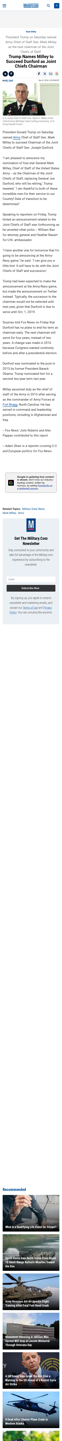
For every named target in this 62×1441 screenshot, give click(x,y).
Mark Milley (31, 32)
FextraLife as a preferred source (34, 487)
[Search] (48, 5)
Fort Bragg (10, 404)
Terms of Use (30, 607)
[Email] (50, 74)
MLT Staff (9, 80)
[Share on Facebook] (38, 74)
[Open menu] (4, 5)
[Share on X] (44, 74)
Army (16, 137)
